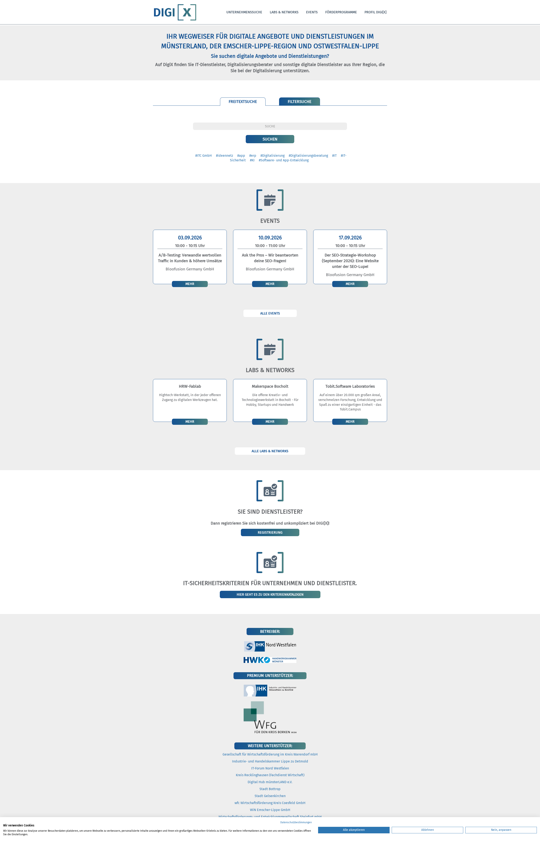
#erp (252, 156)
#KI (252, 160)
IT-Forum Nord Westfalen (270, 768)
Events (312, 12)
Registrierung (270, 532)
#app (241, 156)
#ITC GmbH (203, 156)
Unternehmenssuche (244, 12)
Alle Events (270, 313)
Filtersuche (299, 101)
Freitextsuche (243, 101)
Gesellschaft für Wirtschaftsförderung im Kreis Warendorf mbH (270, 754)
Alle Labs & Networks (270, 451)
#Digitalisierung (273, 156)
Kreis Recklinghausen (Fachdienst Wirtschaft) (270, 775)
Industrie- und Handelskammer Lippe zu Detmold (270, 761)
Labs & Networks (284, 12)
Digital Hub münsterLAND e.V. (270, 782)
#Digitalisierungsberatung (308, 156)
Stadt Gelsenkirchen (270, 796)
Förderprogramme (341, 12)
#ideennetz (224, 156)
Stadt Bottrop (270, 789)
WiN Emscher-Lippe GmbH (270, 810)
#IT (334, 156)
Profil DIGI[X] (375, 12)
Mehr (189, 284)
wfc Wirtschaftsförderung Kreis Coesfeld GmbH (270, 803)
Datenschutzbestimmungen (296, 822)
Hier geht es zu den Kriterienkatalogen (270, 594)
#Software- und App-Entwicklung (284, 160)
